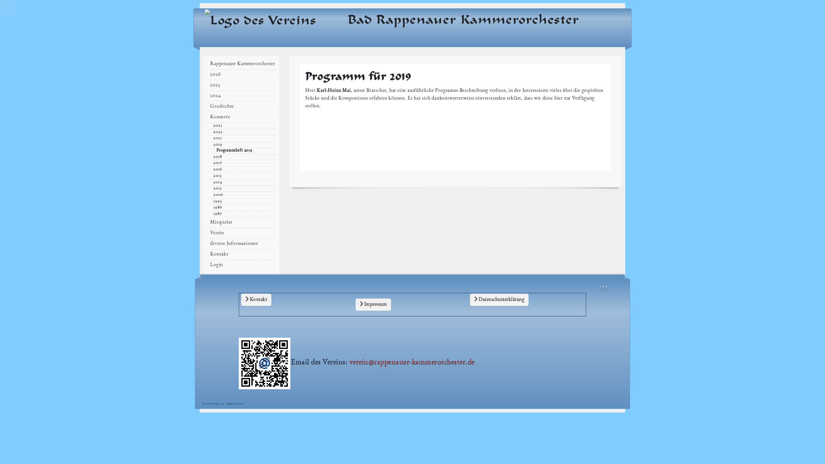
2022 (217, 132)
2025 (215, 85)
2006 (218, 195)
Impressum (375, 304)
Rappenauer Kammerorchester (242, 64)
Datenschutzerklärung (501, 299)
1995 (217, 201)
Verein (217, 233)
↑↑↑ (603, 288)
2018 (217, 157)
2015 (217, 176)
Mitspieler (221, 222)
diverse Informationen (234, 244)
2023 (217, 125)
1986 (217, 207)
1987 (217, 214)
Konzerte (220, 117)
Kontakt (257, 299)
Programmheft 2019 (234, 151)
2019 (217, 144)
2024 (215, 96)
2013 (217, 188)
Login (216, 265)
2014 (217, 182)
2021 (217, 138)
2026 (215, 74)
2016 (217, 169)
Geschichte (222, 106)
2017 (217, 163)
